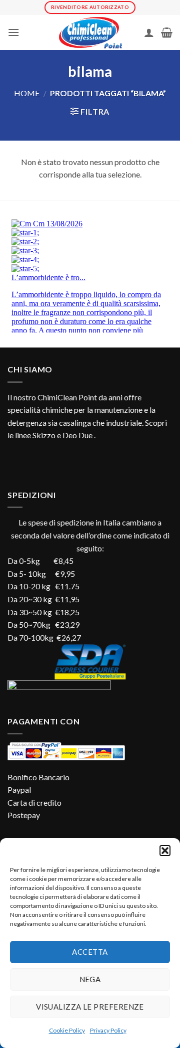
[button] (165, 851)
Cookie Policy (67, 1030)
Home (27, 93)
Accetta (90, 951)
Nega (90, 979)
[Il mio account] (149, 32)
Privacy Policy (108, 1030)
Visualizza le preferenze (90, 1006)
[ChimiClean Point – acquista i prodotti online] (90, 32)
